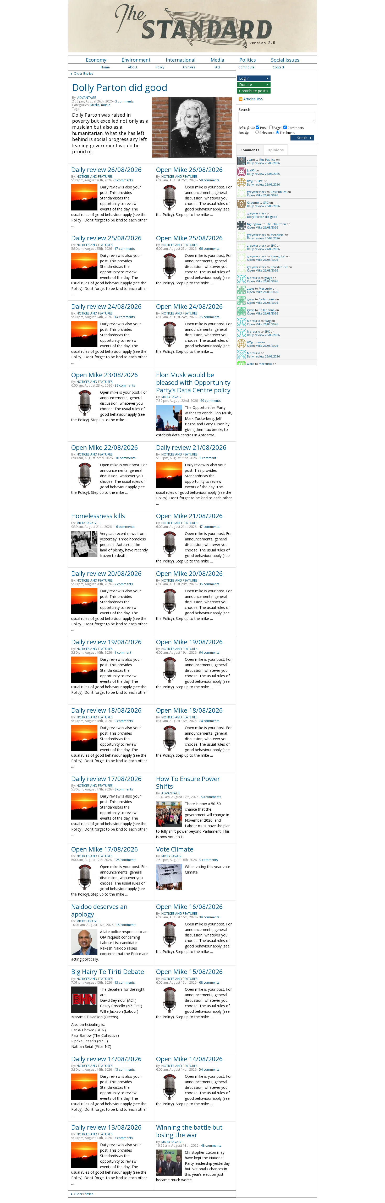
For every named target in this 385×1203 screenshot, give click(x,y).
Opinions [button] (275, 150)
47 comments (209, 526)
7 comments (123, 1138)
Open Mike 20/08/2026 (189, 573)
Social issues (285, 60)
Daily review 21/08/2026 (191, 447)
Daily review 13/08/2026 (106, 1127)
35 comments (209, 584)
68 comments (209, 982)
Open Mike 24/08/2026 (189, 306)
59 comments (209, 180)
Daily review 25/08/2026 (106, 238)
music (105, 105)
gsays (268, 278)
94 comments (209, 652)
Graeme (253, 202)
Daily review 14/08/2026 (106, 1058)
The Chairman (276, 224)
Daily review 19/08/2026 (106, 641)
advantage (86, 97)
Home (105, 67)
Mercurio (277, 235)
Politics (247, 60)
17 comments (124, 248)
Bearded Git (279, 267)
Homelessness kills (98, 515)
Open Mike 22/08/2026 (104, 447)
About (132, 67)
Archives (189, 67)
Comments (296, 128)
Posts (264, 128)
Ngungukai (254, 224)
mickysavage (171, 397)
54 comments (209, 1069)
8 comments (123, 180)
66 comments (209, 248)
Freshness (287, 133)
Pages (277, 128)
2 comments (123, 584)
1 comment (207, 458)
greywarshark (256, 192)
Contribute (246, 67)
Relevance (267, 133)
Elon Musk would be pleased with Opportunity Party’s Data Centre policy (193, 382)
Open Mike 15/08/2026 (189, 971)
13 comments (124, 982)
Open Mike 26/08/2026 (189, 169)
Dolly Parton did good (119, 87)
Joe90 (251, 170)
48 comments (211, 1145)
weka (261, 342)
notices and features (94, 176)
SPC (260, 181)
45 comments (124, 1069)
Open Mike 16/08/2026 (189, 906)
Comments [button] (249, 150)
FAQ (217, 67)
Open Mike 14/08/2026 (189, 1058)
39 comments (125, 385)
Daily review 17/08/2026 (106, 778)
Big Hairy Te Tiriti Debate (107, 971)
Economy (96, 60)
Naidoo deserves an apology (99, 910)
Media (217, 60)
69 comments (210, 400)
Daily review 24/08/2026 (106, 306)
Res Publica (267, 159)
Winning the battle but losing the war (189, 1131)
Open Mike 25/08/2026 (189, 238)
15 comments (126, 925)
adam (251, 159)
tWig (250, 181)
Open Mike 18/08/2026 (189, 710)
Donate (245, 84)
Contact (278, 67)
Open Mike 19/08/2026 (189, 641)
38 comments (209, 917)
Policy (160, 67)
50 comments (211, 797)
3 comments (124, 101)
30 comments (125, 458)
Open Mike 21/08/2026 (189, 515)
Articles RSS (253, 98)
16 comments (124, 526)
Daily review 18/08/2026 (106, 710)
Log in (244, 78)
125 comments (125, 860)
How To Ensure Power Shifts (188, 782)
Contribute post (252, 90)
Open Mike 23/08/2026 (104, 374)
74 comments (209, 721)
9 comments (123, 721)
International (180, 60)
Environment (136, 60)
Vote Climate (174, 849)
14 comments (124, 317)
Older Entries (84, 73)
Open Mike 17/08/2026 (104, 849)
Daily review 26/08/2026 (106, 169)
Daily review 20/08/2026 (106, 573)
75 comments (209, 317)
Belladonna (266, 299)
